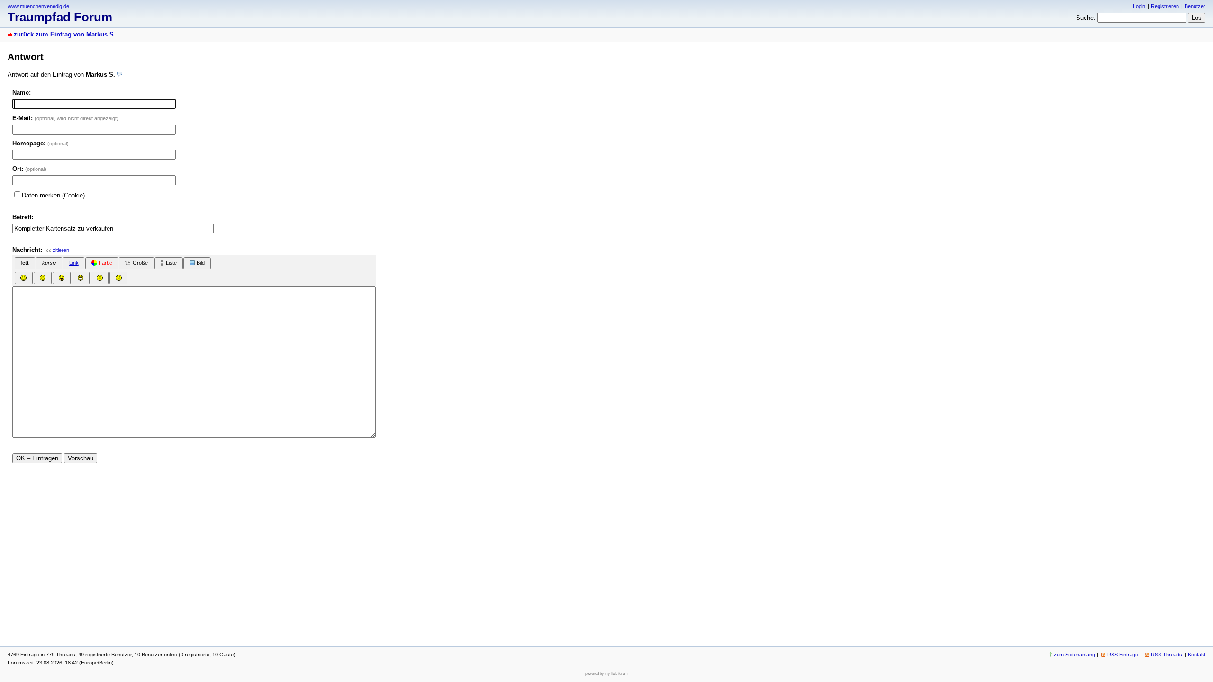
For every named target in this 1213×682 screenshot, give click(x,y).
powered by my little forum (606, 674)
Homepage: (40, 143)
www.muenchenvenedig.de (38, 6)
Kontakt (1196, 654)
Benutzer (1195, 6)
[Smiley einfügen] (24, 278)
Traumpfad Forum (60, 17)
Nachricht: (27, 249)
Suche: (1085, 17)
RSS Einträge (1122, 654)
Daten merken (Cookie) (53, 195)
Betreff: (22, 217)
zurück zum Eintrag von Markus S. (65, 34)
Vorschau (80, 458)
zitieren (61, 250)
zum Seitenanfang (1074, 654)
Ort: (29, 168)
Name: (21, 92)
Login (1139, 6)
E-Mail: (65, 118)
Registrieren (1165, 6)
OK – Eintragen (37, 458)
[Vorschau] (119, 74)
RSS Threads (1166, 654)
